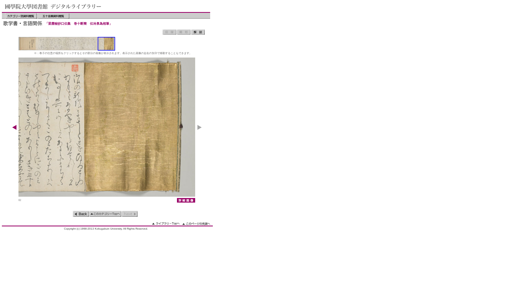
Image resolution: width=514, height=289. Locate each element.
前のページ (81, 214)
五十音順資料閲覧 (53, 16)
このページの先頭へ (196, 223)
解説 (198, 32)
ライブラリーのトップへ (166, 223)
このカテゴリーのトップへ (105, 214)
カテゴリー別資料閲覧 (21, 16)
